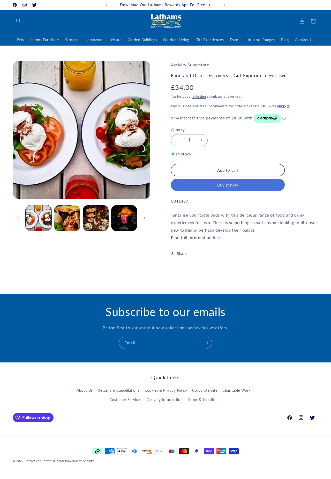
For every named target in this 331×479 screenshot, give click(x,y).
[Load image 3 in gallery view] (96, 218)
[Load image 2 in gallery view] (67, 218)
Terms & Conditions (205, 399)
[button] (18, 21)
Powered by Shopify (79, 460)
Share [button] (182, 253)
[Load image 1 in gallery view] (38, 218)
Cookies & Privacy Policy (166, 390)
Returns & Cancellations (118, 390)
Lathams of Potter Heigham (44, 460)
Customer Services (125, 399)
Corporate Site (204, 390)
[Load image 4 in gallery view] (124, 218)
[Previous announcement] (106, 5)
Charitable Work (236, 390)
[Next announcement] (224, 5)
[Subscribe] (206, 343)
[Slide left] (18, 218)
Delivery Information (165, 399)
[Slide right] (144, 218)
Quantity (178, 130)
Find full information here (196, 237)
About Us (85, 390)
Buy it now (227, 185)
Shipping (199, 96)
